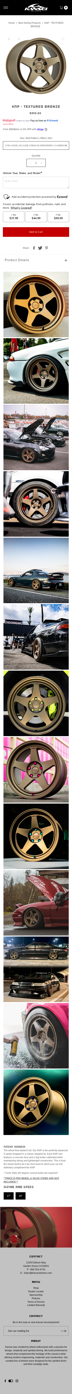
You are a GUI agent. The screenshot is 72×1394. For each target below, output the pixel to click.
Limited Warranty (36, 1305)
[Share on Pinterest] (47, 248)
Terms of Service (36, 1302)
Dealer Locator (36, 1291)
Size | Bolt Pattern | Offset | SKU (36, 138)
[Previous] (9, 39)
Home (11, 23)
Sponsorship (36, 1295)
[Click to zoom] (63, 39)
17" (8, 1196)
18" (20, 1196)
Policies (36, 1298)
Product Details (17, 260)
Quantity (36, 155)
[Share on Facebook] (34, 248)
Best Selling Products (29, 23)
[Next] (18, 39)
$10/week (52, 120)
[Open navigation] (6, 8)
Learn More (8, 124)
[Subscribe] (63, 1331)
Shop (36, 1288)
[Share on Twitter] (40, 248)
